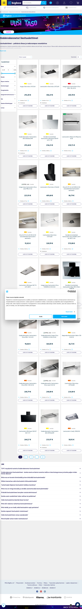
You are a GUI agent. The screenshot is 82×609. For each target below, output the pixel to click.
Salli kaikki (64, 316)
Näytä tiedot (69, 311)
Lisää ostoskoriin (28, 105)
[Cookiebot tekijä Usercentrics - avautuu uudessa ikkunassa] (69, 291)
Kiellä (40, 316)
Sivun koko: (74, 57)
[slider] (1, 73)
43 (42, 457)
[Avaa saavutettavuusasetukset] (3, 605)
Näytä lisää (3, 50)
